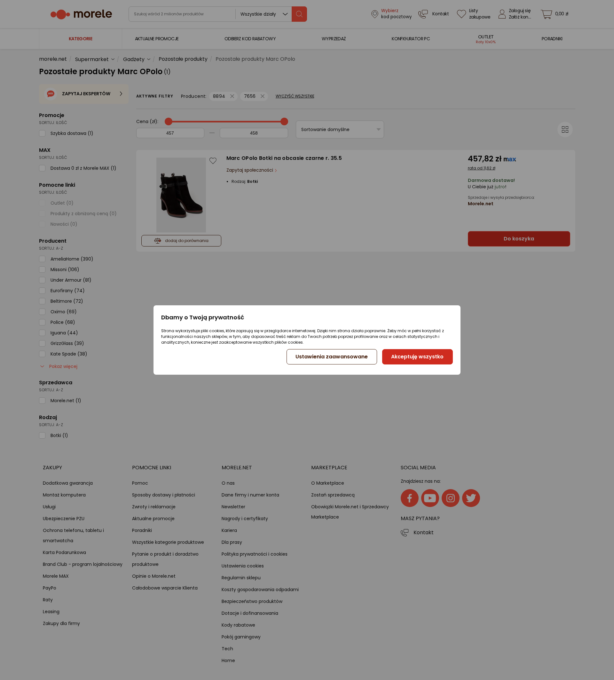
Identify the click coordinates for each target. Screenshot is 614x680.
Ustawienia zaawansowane (331, 356)
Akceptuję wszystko (417, 356)
